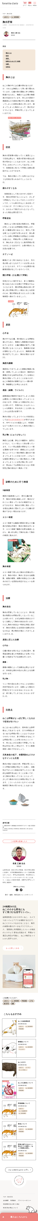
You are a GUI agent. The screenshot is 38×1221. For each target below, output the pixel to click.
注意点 (8, 67)
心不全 (31, 1001)
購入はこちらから (19, 1217)
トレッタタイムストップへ (18, 1170)
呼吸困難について (24, 1103)
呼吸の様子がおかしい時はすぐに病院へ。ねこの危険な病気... (25, 1146)
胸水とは (9, 53)
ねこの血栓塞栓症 (24, 1021)
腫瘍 (13, 1003)
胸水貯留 (6, 1003)
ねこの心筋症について (25, 1083)
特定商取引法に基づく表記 (11, 1204)
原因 (8, 58)
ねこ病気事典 (15, 17)
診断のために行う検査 (13, 61)
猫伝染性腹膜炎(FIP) (16, 419)
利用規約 (13, 1200)
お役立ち (6, 17)
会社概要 (6, 1200)
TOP (4, 13)
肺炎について (22, 1124)
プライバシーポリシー (24, 1200)
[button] (34, 3)
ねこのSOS (22, 1062)
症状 (7, 56)
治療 (8, 64)
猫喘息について (23, 1042)
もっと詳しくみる (12, 948)
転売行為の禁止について (10, 1207)
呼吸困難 (24, 1001)
